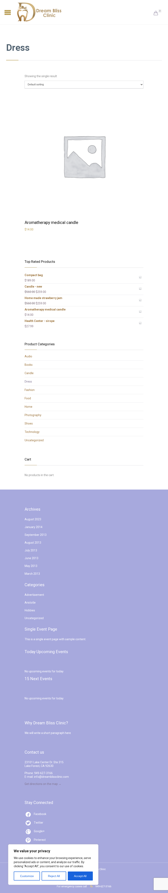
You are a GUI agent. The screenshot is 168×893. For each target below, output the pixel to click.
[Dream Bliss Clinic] (85, 12)
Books (29, 364)
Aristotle (30, 602)
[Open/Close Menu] (8, 12)
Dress (28, 381)
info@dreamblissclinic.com (51, 776)
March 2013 (32, 573)
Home (28, 406)
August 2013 (33, 542)
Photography (33, 415)
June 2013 (31, 558)
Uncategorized (34, 440)
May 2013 (31, 566)
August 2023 (33, 519)
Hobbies (30, 610)
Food (28, 398)
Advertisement (34, 594)
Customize (27, 876)
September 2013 (36, 534)
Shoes (29, 423)
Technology (32, 432)
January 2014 (33, 527)
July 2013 (31, 550)
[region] (53, 864)
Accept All (80, 876)
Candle (29, 373)
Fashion (30, 390)
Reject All (54, 876)
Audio (28, 356)
